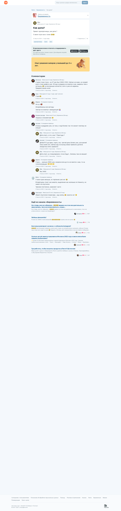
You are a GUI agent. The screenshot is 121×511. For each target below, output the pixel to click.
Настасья (38, 79)
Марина (38, 102)
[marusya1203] (33, 178)
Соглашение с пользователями (20, 497)
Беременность (41, 10)
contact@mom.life (23, 507)
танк (51, 41)
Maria (37, 177)
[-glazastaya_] (33, 94)
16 (87, 38)
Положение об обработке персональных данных (44, 497)
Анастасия (39, 192)
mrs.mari (38, 123)
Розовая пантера (40, 115)
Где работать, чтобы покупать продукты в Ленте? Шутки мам (53, 248)
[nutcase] (33, 103)
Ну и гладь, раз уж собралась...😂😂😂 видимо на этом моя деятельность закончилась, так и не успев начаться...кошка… (57, 206)
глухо (45, 41)
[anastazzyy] (33, 193)
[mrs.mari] (33, 124)
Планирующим (15, 500)
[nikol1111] (37, 133)
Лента (33, 10)
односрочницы (38, 41)
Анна (37, 94)
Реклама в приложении (73, 497)
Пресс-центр (25, 500)
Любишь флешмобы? (38, 217)
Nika (38, 22)
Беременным (97, 497)
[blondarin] (33, 160)
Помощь (62, 497)
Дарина (38, 159)
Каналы (84, 497)
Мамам (105, 497)
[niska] (33, 80)
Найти (85, 2)
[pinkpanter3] (33, 116)
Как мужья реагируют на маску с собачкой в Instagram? (51, 226)
